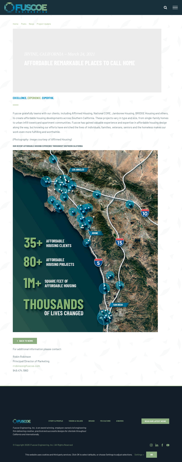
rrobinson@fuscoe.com (26, 366)
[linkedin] (156, 445)
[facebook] (162, 445)
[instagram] (151, 445)
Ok (151, 454)
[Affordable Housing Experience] (22, 420)
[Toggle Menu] (175, 7)
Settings (139, 454)
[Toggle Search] (165, 7)
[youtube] (168, 445)
